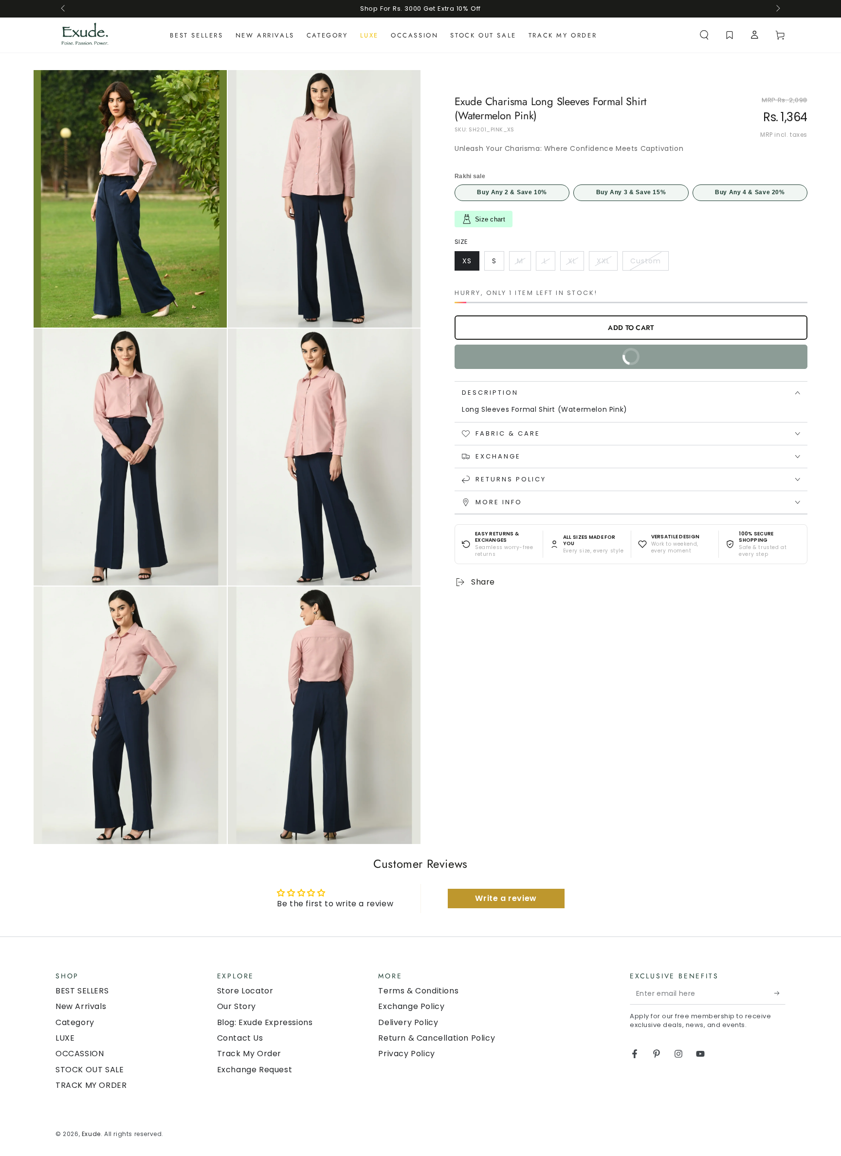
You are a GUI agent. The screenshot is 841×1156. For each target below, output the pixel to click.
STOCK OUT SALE (89, 1069)
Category (74, 1022)
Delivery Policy (408, 1022)
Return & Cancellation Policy (436, 1038)
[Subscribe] (780, 993)
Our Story (236, 1006)
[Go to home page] (84, 35)
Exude (91, 1134)
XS (470, 263)
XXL (607, 263)
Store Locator (245, 990)
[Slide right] (777, 9)
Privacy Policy (406, 1053)
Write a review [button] (505, 898)
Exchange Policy (411, 1006)
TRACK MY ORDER (91, 1085)
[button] (704, 35)
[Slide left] (63, 9)
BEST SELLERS (82, 990)
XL (575, 263)
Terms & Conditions (418, 990)
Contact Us (240, 1038)
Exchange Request (255, 1069)
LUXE (64, 1038)
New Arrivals (80, 1006)
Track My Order (249, 1053)
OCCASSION (79, 1053)
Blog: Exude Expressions (265, 1022)
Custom (649, 263)
